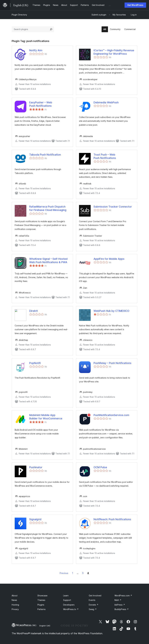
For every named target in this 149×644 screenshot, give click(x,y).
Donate (93, 604)
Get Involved (95, 595)
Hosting (15, 604)
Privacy (15, 609)
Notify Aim (35, 50)
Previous (64, 573)
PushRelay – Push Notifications (112, 363)
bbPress (120, 604)
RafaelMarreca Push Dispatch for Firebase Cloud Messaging (47, 208)
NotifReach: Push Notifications (112, 519)
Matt (118, 600)
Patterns (41, 609)
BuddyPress (122, 609)
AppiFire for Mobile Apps (109, 258)
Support (67, 600)
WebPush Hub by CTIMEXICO (111, 310)
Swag (93, 609)
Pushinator (35, 467)
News (14, 600)
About (14, 595)
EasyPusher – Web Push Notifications (40, 104)
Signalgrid (35, 519)
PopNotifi (35, 363)
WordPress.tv (71, 609)
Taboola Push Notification (45, 154)
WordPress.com (123, 595)
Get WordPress (135, 5)
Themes (41, 600)
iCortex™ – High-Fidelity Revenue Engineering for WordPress (114, 52)
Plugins (40, 604)
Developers (68, 604)
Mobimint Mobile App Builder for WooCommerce (45, 417)
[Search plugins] (51, 29)
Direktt (33, 310)
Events (92, 600)
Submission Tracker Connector (113, 206)
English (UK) (44, 625)
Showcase (42, 595)
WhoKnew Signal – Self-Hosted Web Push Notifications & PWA (48, 260)
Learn (66, 595)
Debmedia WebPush (106, 102)
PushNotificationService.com (111, 415)
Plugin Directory (19, 14)
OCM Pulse (100, 467)
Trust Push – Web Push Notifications (105, 156)
